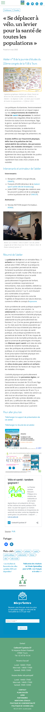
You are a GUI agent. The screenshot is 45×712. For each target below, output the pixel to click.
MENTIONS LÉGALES (22, 700)
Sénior (32, 555)
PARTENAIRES (22, 698)
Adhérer (22, 585)
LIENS (22, 695)
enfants (27, 551)
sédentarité (22, 555)
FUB (13, 531)
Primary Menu (3, 2)
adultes (18, 551)
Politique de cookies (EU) (22, 706)
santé (15, 115)
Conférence (7, 10)
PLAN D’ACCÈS (22, 692)
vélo (5, 559)
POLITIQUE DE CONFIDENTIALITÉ (22, 703)
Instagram (32, 3)
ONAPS (11, 181)
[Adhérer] (22, 579)
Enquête (16, 10)
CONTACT (22, 690)
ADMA (10, 207)
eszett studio (27, 709)
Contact (41, 3)
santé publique (9, 555)
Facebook (28, 3)
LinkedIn (36, 3)
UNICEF (34, 194)
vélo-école (14, 559)
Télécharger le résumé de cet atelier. (20, 425)
